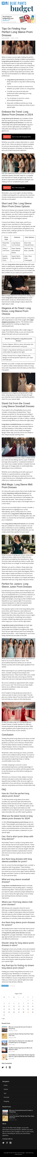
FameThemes (18, 1154)
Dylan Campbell (5, 38)
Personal (6, 1097)
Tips (5, 1093)
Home (5, 1085)
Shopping (12, 985)
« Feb (3, 1018)
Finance (6, 1089)
